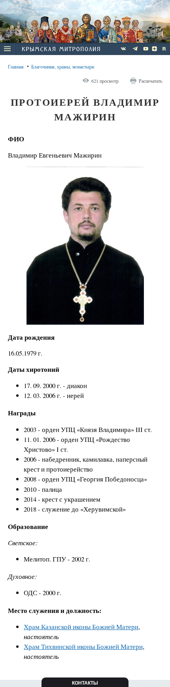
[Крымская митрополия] (61, 50)
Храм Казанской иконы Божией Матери (81, 626)
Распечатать (150, 81)
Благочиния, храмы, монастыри (62, 66)
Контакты (85, 683)
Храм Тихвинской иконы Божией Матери (83, 646)
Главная (16, 66)
